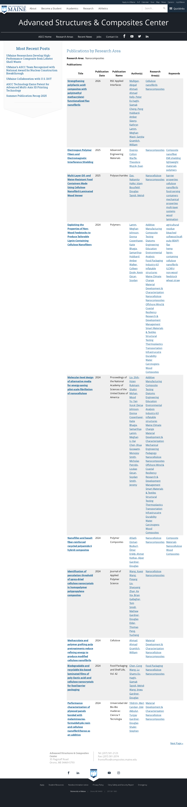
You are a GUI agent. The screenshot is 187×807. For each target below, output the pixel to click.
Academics (72, 8)
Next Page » (176, 743)
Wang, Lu (134, 669)
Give (152, 2)
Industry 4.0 (152, 264)
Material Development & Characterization (155, 288)
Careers (171, 2)
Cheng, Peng (136, 109)
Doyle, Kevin (136, 272)
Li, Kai (132, 441)
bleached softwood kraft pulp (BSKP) (174, 236)
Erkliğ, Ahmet (136, 554)
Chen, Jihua (135, 445)
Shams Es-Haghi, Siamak (135, 677)
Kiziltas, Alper (136, 557)
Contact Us (112, 36)
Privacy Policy (98, 785)
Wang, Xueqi (136, 571)
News (163, 2)
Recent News (85, 36)
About (33, 8)
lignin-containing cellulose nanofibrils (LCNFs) (172, 260)
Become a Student (51, 8)
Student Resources (56, 785)
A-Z (138, 2)
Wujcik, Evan (136, 166)
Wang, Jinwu (136, 689)
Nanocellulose (153, 175)
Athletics (103, 8)
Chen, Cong (135, 665)
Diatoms (150, 240)
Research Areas (64, 36)
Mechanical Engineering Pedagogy (152, 449)
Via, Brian (134, 595)
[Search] (164, 8)
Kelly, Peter (135, 97)
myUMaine (180, 2)
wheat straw (173, 280)
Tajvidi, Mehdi (136, 195)
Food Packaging (154, 260)
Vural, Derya (136, 405)
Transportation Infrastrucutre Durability (154, 352)
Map (158, 2)
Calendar (145, 2)
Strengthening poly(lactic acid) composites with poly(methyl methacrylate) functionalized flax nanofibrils (78, 92)
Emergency (142, 785)
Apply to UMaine (128, 2)
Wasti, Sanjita (136, 136)
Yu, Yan (133, 401)
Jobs (99, 36)
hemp (169, 248)
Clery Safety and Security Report (121, 785)
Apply (42, 785)
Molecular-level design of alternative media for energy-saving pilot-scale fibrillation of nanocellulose (80, 385)
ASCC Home (44, 36)
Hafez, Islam (136, 183)
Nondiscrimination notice (78, 785)
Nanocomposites (155, 89)
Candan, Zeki (136, 707)
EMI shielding (173, 158)
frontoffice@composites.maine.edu (117, 759)
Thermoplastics (154, 344)
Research (88, 8)
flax (168, 244)
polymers (171, 170)
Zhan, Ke (134, 591)
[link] (33, 59)
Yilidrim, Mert (136, 703)
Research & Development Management (153, 320)
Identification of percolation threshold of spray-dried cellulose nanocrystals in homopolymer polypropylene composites (80, 583)
